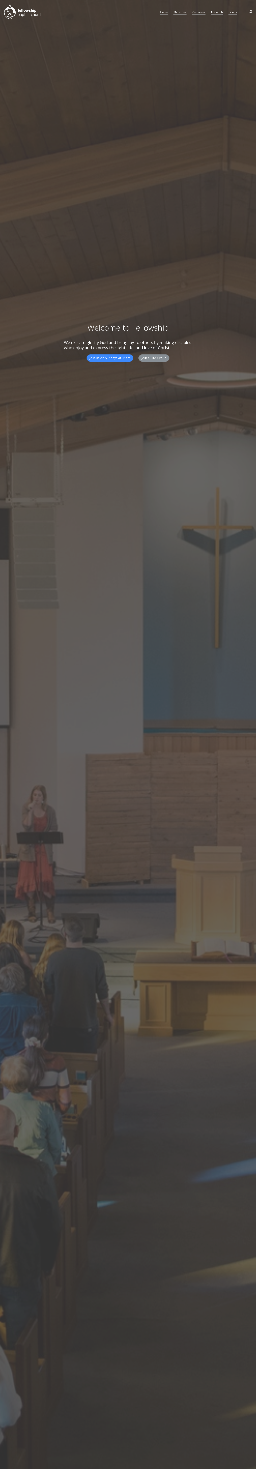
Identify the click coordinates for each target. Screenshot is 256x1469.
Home (164, 12)
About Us (217, 12)
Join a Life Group (153, 358)
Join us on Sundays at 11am (110, 358)
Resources (198, 12)
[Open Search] (250, 11)
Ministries (180, 12)
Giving (232, 12)
